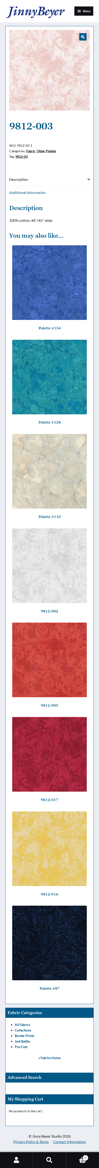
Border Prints (24, 1036)
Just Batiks (22, 1041)
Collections (23, 1030)
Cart (76, 1156)
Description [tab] (18, 179)
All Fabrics (22, 1025)
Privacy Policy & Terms (31, 1141)
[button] (83, 37)
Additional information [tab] (27, 192)
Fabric (30, 151)
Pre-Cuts (21, 1047)
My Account (16, 1160)
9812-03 (21, 156)
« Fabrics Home (49, 1058)
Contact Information (69, 1141)
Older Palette (46, 151)
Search (49, 1160)
